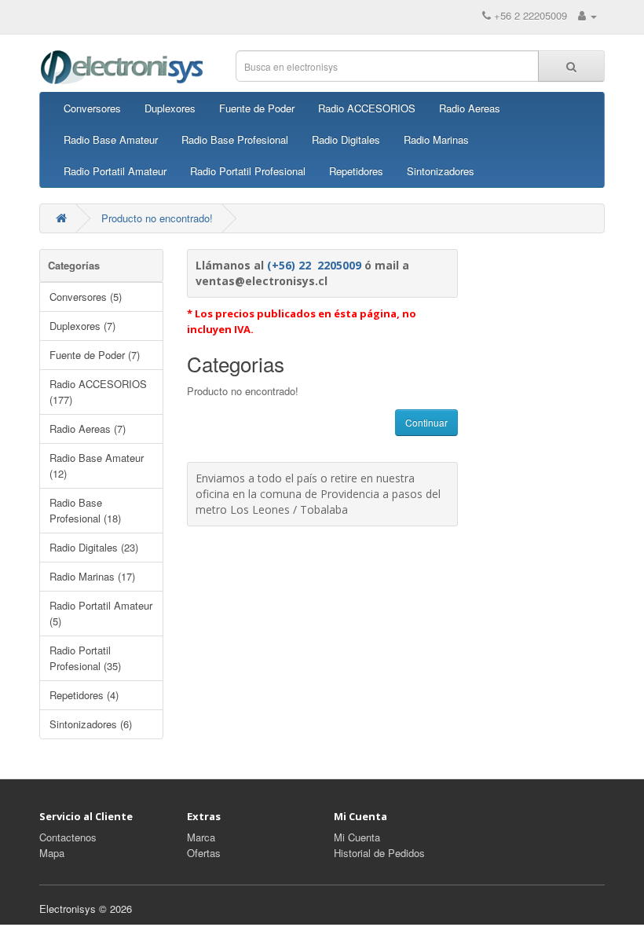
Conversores (92, 108)
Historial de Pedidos (379, 852)
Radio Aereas (469, 108)
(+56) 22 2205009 (314, 265)
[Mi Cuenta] (587, 15)
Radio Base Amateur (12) (96, 465)
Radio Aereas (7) (87, 428)
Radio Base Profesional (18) (85, 510)
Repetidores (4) (84, 694)
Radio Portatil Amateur (115, 170)
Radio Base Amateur (111, 139)
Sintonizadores (440, 170)
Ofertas (204, 852)
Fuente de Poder (257, 108)
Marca (201, 837)
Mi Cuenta (357, 837)
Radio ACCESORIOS (366, 108)
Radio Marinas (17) (92, 576)
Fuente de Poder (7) (94, 354)
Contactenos (68, 837)
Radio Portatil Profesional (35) (85, 658)
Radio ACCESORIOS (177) (98, 391)
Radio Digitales (346, 139)
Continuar (426, 422)
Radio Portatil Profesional (248, 170)
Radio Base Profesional (234, 139)
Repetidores (356, 170)
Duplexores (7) (82, 325)
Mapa (51, 852)
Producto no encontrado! (157, 218)
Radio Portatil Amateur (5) (100, 613)
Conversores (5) (85, 296)
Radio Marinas (436, 139)
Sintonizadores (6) (90, 723)
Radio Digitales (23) (93, 547)
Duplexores (170, 108)
